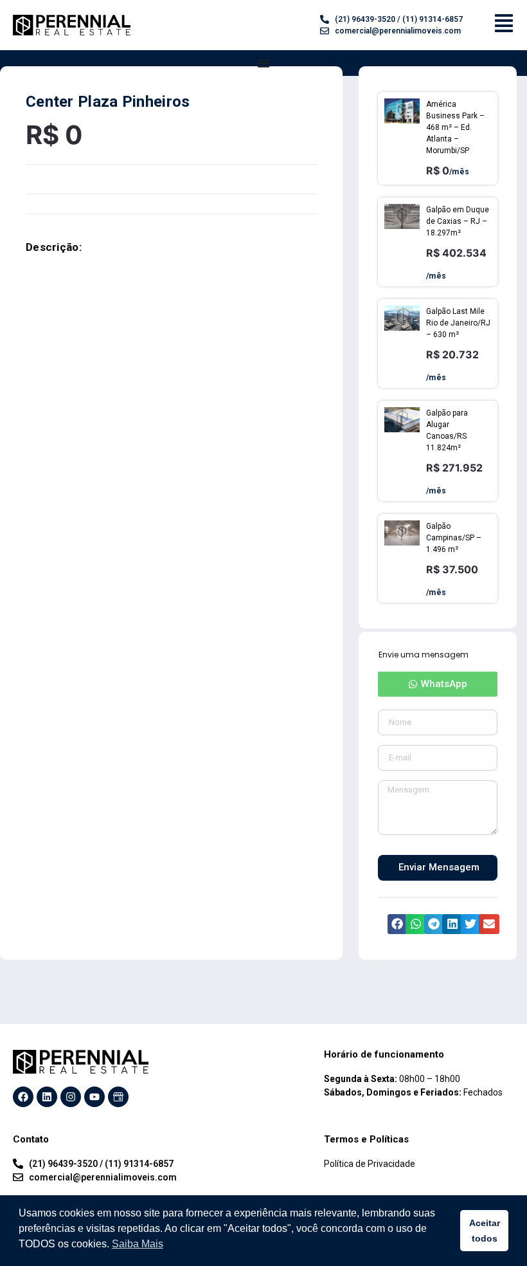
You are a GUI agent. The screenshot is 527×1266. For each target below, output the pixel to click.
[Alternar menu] (263, 63)
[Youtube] (94, 1097)
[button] (437, 684)
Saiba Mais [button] (137, 1243)
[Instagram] (70, 1097)
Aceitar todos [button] (484, 1230)
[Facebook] (23, 1097)
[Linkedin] (47, 1097)
